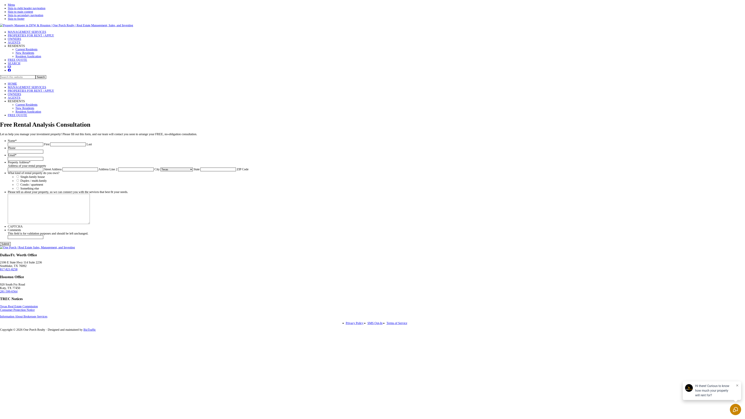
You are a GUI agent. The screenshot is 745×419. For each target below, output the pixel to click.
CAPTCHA (15, 226)
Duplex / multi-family (33, 180)
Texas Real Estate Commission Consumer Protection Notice (19, 308)
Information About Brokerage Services (23, 316)
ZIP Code (243, 169)
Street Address (53, 169)
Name (12, 140)
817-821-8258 (8, 269)
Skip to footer (16, 18)
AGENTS (14, 97)
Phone (12, 148)
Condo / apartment (31, 184)
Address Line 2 (108, 169)
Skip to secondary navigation (25, 15)
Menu (11, 4)
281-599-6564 (8, 291)
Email (12, 155)
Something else (29, 188)
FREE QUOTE (17, 115)
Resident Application (28, 111)
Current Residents (26, 104)
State (197, 169)
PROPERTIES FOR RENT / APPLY (31, 90)
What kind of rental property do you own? (33, 173)
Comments (14, 230)
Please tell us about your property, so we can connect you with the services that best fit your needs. (68, 192)
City (157, 169)
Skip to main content (20, 11)
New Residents (25, 108)
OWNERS (14, 94)
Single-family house (32, 176)
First (46, 144)
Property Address (19, 162)
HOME (12, 83)
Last (89, 144)
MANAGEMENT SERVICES (27, 87)
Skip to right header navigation (26, 8)
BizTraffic (89, 329)
